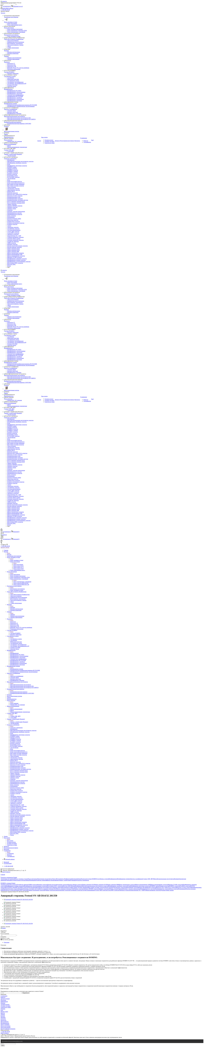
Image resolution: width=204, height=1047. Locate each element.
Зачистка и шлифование (16, 676)
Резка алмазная (14, 703)
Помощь (3, 1003)
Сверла (56, 890)
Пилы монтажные (15, 574)
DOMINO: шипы (154, 886)
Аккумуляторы (32, 887)
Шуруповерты (4, 1021)
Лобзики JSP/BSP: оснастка (91, 889)
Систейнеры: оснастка (76, 890)
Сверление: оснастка (64, 890)
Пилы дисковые (5, 1024)
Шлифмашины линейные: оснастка (117, 886)
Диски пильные (109, 887)
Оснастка (3, 1018)
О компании (10, 853)
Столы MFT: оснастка (113, 890)
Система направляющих (88, 890)
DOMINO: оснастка (174, 886)
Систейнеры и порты (16, 639)
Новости (3, 997)
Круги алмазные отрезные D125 (48, 889)
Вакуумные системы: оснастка (96, 887)
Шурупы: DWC (67, 886)
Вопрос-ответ (4, 1011)
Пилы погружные (18, 564)
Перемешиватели (33, 880)
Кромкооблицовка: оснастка (11, 889)
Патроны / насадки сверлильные (131, 889)
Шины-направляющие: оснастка (159, 884)
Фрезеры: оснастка (42, 884)
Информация (4, 1001)
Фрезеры (12, 607)
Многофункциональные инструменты (20, 684)
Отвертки (120, 889)
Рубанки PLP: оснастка (21, 890)
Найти (2, 1045)
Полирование (182, 889)
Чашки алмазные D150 (101, 884)
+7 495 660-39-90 (5, 9)
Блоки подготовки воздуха (46, 887)
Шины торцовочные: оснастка (127, 884)
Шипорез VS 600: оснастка (175, 884)
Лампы (27, 880)
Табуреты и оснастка (124, 890)
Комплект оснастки (151, 887)
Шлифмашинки (14, 653)
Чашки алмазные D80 (113, 884)
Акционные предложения (8, 879)
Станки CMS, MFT (15, 716)
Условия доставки (5, 1006)
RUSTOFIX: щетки (10, 887)
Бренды (3, 1013)
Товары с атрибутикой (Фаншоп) (19, 722)
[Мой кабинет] (1, 529)
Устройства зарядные (22, 884)
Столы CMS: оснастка (101, 890)
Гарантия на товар (6, 1007)
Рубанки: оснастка (50, 890)
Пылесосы (13, 621)
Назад (8, 553)
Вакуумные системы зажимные (79, 887)
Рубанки (8, 880)
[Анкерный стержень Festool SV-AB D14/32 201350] (18, 899)
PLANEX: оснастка (185, 886)
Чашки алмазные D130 (88, 884)
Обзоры (3, 1014)
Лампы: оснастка (79, 889)
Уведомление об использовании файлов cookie (12, 1041)
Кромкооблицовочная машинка (18, 692)
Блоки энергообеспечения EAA (62, 887)
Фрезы (73, 886)
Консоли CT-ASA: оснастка (183, 887)
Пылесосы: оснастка (9, 890)
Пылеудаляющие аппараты (8, 1028)
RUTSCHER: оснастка (22, 887)
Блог (2, 1010)
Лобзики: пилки (113, 889)
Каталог (9, 554)
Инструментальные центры (17, 880)
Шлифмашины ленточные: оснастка (140, 886)
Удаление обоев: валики (167, 890)
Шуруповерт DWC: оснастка (55, 886)
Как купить (10, 840)
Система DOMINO (15, 633)
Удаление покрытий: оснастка (9, 884)
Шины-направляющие (16, 709)
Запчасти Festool (5, 998)
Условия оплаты (5, 1004)
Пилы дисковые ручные (16, 560)
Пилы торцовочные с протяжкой (22, 581)
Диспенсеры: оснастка (119, 887)
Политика (3, 1000)
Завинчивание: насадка (132, 887)
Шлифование (78, 886)
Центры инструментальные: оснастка (57, 884)
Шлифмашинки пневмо (16, 669)
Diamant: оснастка (164, 886)
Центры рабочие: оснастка (75, 884)
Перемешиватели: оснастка (162, 889)
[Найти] (16, 4)
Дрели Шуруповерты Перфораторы (20, 594)
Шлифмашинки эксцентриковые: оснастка (35, 886)
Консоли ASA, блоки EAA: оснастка (166, 887)
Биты (37, 887)
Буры (128, 886)
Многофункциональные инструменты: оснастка (95, 886)
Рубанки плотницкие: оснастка (36, 890)
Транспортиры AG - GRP (137, 890)
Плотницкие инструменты (17, 589)
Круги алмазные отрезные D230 (65, 889)
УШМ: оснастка (32, 884)
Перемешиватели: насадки (147, 889)
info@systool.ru (6, 872)
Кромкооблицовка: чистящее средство (29, 889)
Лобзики (12, 614)
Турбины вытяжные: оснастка (152, 890)
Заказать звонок (5, 547)
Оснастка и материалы (16, 727)
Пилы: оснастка (174, 889)
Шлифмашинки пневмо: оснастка (14, 886)
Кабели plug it (142, 887)
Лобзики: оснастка (103, 889)
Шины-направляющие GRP (142, 884)
